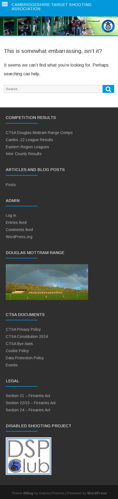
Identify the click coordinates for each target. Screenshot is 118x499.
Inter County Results (24, 154)
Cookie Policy (17, 351)
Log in (11, 215)
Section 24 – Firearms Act (28, 410)
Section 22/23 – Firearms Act (31, 403)
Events (12, 365)
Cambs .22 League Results (29, 140)
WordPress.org (19, 237)
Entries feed (16, 222)
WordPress (97, 493)
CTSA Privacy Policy (23, 329)
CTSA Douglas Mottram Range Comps (39, 132)
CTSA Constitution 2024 (27, 336)
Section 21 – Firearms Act (28, 396)
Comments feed (19, 229)
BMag (28, 493)
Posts (11, 185)
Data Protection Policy (25, 358)
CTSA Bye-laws (19, 343)
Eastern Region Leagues (27, 147)
